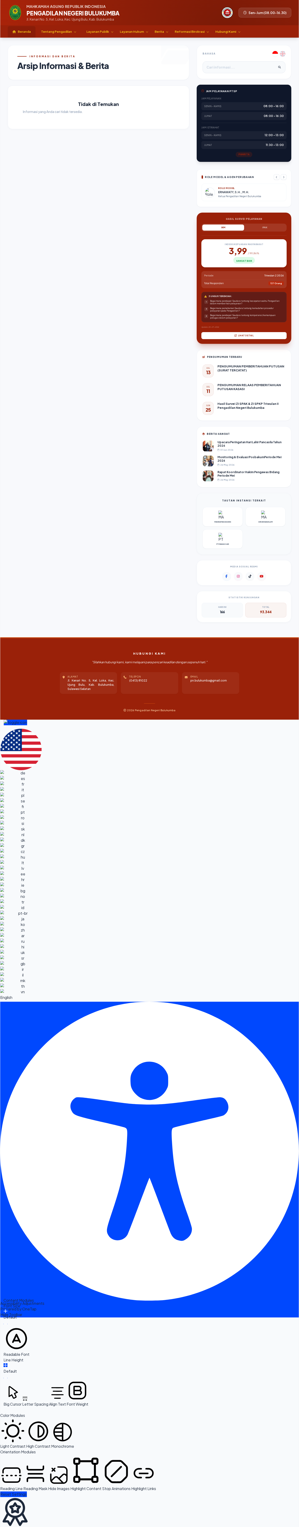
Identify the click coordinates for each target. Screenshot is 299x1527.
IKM (223, 227)
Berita (159, 31)
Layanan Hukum (132, 31)
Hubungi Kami (226, 31)
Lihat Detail (246, 335)
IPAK (264, 227)
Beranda (24, 31)
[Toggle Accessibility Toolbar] (15, 722)
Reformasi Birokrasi (190, 31)
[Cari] (279, 67)
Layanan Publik (98, 31)
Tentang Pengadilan (56, 31)
